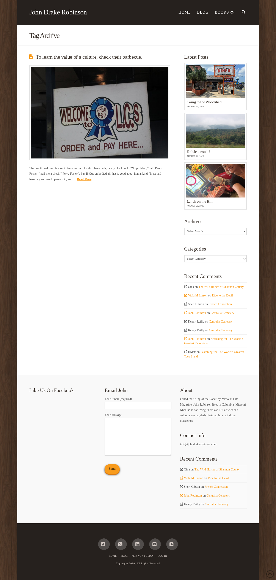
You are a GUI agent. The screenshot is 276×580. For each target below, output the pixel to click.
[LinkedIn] (138, 544)
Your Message (113, 415)
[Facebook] (104, 544)
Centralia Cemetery (222, 313)
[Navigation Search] (242, 12)
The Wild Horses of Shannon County (221, 286)
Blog (124, 556)
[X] (121, 544)
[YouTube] (155, 544)
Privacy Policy (143, 556)
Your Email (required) (118, 399)
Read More (84, 179)
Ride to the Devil (222, 295)
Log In (162, 556)
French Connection (220, 304)
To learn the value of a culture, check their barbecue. (89, 57)
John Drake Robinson (58, 12)
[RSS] (172, 544)
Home (113, 556)
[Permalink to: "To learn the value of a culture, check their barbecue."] (99, 112)
